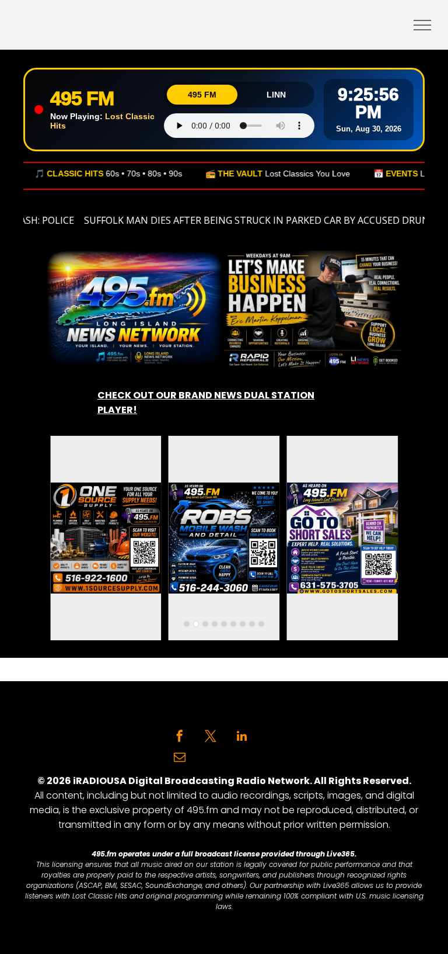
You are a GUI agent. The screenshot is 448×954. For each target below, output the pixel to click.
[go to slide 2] (196, 624)
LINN (276, 94)
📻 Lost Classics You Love (254, 173)
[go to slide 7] (242, 624)
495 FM (202, 94)
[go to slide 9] (261, 624)
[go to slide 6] (233, 624)
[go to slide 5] (224, 624)
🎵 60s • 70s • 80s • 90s (85, 173)
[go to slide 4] (214, 624)
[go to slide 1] (186, 624)
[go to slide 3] (205, 624)
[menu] (422, 25)
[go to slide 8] (252, 624)
